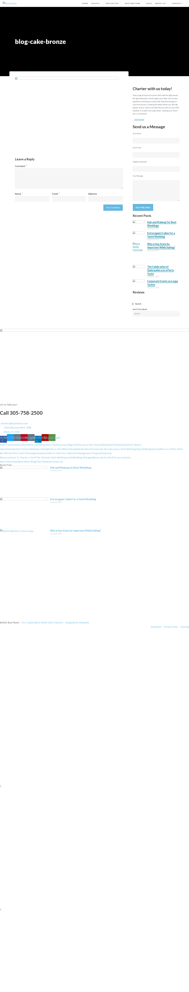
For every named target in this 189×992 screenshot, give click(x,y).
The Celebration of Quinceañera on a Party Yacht (160, 270)
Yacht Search (134, 444)
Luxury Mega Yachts (70, 444)
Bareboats (107, 444)
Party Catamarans (37, 444)
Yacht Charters (7, 444)
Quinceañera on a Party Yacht (167, 449)
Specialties (5, 449)
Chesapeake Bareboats (80, 449)
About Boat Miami (9, 461)
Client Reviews (43, 461)
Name (19, 193)
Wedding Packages (83, 457)
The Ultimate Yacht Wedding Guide (54, 457)
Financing (106, 453)
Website (92, 193)
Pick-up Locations (121, 457)
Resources (5, 457)
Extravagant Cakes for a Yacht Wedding (73, 499)
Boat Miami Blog (27, 461)
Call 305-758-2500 (21, 413)
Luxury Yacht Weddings (124, 449)
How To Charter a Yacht (23, 457)
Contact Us (57, 461)
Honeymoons (42, 453)
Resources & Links (102, 457)
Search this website (140, 309)
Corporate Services (102, 449)
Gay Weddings (144, 449)
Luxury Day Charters (91, 444)
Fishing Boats (120, 444)
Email (56, 193)
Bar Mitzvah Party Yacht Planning (17, 453)
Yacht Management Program (86, 453)
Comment (21, 166)
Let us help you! (8, 404)
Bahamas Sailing (38, 449)
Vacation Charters (20, 449)
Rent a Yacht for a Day (60, 453)
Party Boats (21, 444)
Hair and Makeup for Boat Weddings (71, 467)
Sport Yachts (53, 444)
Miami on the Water (57, 449)
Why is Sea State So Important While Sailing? (75, 530)
